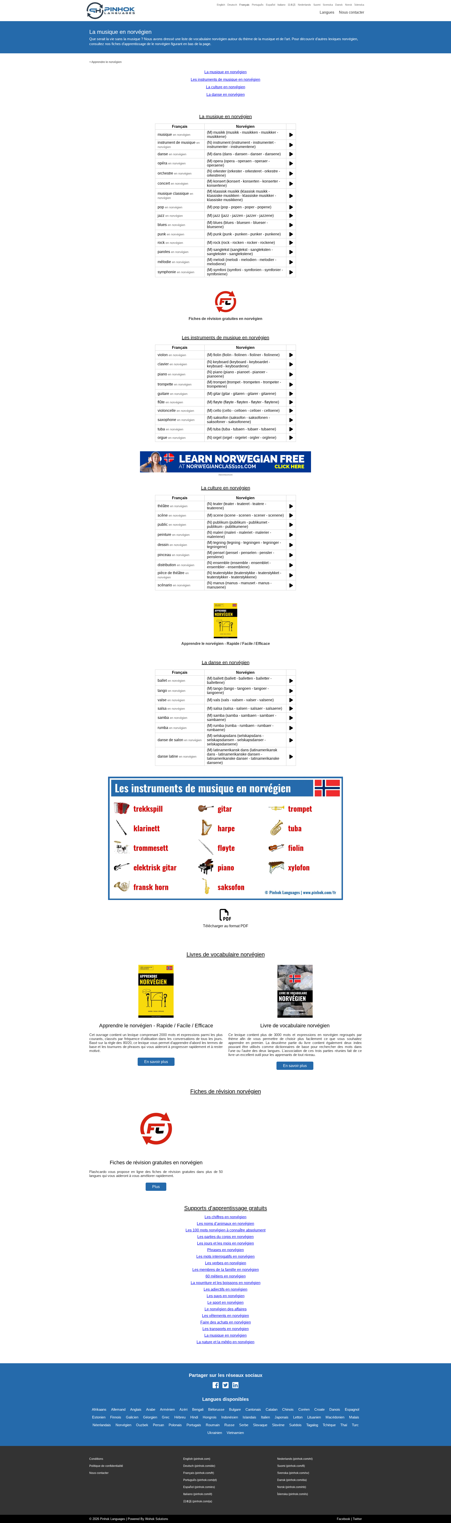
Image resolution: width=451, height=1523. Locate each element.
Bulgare (235, 1409)
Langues (327, 12)
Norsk (348, 4)
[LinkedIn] (235, 1386)
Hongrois (210, 1417)
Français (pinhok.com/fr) (198, 1473)
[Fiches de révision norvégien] (156, 1153)
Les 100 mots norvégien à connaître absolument (225, 1230)
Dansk (339, 4)
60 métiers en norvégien (226, 1276)
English (221, 4)
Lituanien (314, 1417)
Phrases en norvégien (225, 1250)
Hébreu (180, 1417)
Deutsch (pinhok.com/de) (199, 1466)
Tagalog (312, 1425)
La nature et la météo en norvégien (225, 1342)
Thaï (343, 1425)
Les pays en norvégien (226, 1296)
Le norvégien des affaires (226, 1309)
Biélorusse (216, 1409)
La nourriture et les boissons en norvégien (225, 1283)
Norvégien (123, 1425)
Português (258, 4)
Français (244, 4)
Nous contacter (351, 12)
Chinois (288, 1409)
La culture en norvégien (225, 87)
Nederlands (304, 4)
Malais (354, 1417)
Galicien (132, 1417)
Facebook (343, 1519)
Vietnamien (235, 1433)
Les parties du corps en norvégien (225, 1237)
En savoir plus (156, 1062)
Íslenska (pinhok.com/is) (292, 1494)
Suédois (295, 1425)
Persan (158, 1425)
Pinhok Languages (112, 1519)
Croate (319, 1409)
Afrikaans (99, 1409)
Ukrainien (214, 1433)
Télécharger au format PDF (225, 926)
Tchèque (329, 1425)
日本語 (291, 4)
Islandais (249, 1417)
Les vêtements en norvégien (225, 1316)
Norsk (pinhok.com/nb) (291, 1487)
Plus (156, 1187)
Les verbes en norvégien (225, 1263)
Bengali (197, 1409)
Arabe (150, 1409)
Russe (229, 1425)
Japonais (281, 1417)
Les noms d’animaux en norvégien (225, 1224)
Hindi (194, 1417)
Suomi (316, 4)
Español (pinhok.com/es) (199, 1487)
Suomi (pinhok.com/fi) (291, 1466)
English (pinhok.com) (196, 1459)
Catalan (271, 1409)
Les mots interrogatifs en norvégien (225, 1256)
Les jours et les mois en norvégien (225, 1243)
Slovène (278, 1425)
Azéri (183, 1409)
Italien (265, 1417)
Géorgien (150, 1417)
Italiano (281, 4)
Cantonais (253, 1409)
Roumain (213, 1425)
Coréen (304, 1409)
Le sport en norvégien (225, 1303)
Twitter (357, 1519)
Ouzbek (142, 1425)
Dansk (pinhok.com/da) (292, 1480)
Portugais (194, 1425)
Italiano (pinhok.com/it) (197, 1494)
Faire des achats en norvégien (225, 1322)
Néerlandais (102, 1425)
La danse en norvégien (225, 95)
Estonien (98, 1417)
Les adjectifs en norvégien (225, 1289)
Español (270, 4)
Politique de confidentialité (106, 1466)
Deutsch (232, 4)
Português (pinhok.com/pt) (200, 1480)
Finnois (115, 1417)
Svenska (328, 4)
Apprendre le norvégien (106, 62)
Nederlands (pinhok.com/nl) (295, 1459)
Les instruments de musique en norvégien (225, 80)
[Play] (291, 134)
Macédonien (335, 1417)
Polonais (175, 1425)
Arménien (167, 1409)
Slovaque (260, 1425)
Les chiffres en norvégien (225, 1217)
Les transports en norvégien (225, 1329)
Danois (334, 1409)
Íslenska (359, 4)
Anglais (135, 1409)
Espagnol (352, 1409)
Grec (166, 1417)
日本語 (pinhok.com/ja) (197, 1501)
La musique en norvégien (225, 72)
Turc (355, 1425)
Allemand (118, 1409)
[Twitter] (225, 1386)
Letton (298, 1417)
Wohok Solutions (156, 1519)
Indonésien (229, 1417)
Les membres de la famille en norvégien (225, 1270)
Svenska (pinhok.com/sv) (293, 1473)
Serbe (243, 1425)
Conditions (96, 1459)
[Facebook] (216, 1386)
